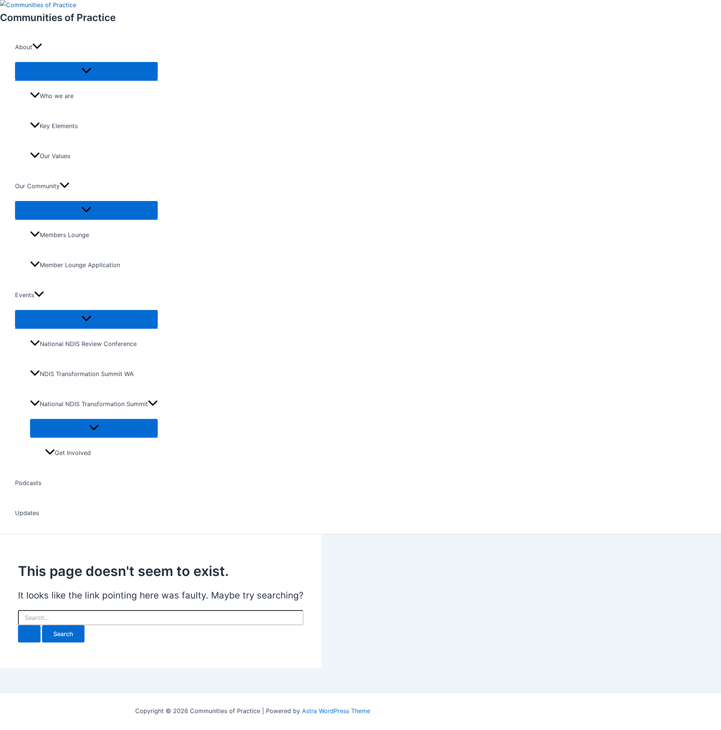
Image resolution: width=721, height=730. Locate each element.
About (23, 47)
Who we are (57, 96)
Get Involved (73, 452)
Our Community (37, 186)
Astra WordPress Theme (336, 711)
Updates (27, 513)
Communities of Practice (58, 17)
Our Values (55, 156)
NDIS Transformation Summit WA (87, 374)
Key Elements (59, 126)
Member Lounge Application (80, 265)
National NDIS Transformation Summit (94, 404)
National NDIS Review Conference (88, 344)
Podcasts (28, 483)
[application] (37, 47)
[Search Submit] (29, 633)
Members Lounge (64, 235)
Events (24, 295)
